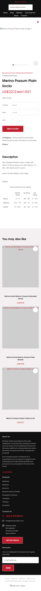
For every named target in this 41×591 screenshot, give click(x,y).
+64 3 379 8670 (14, 516)
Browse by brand (8, 73)
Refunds (22, 579)
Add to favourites (35, 248)
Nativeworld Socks (10, 76)
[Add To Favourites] (27, 128)
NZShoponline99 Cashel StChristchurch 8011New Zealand (12, 530)
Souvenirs (6, 505)
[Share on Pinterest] (19, 144)
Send (8, 568)
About (16, 16)
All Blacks (5, 481)
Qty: (4, 120)
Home (5, 13)
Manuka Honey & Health (11, 491)
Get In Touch (12, 540)
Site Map (14, 579)
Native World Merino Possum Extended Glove (20, 297)
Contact (24, 16)
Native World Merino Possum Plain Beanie (20, 358)
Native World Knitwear (24, 73)
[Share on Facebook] (9, 144)
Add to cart (13, 129)
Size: (4, 112)
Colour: (5, 105)
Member (19, 13)
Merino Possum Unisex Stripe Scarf (20, 418)
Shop (12, 13)
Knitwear (5, 485)
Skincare (5, 488)
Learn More (7, 472)
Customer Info (30, 13)
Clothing (5, 502)
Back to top (31, 579)
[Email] (16, 144)
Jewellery (5, 498)
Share (5, 144)
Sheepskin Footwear (9, 495)
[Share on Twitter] (12, 144)
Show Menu (3, 22)
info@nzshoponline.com (15, 521)
